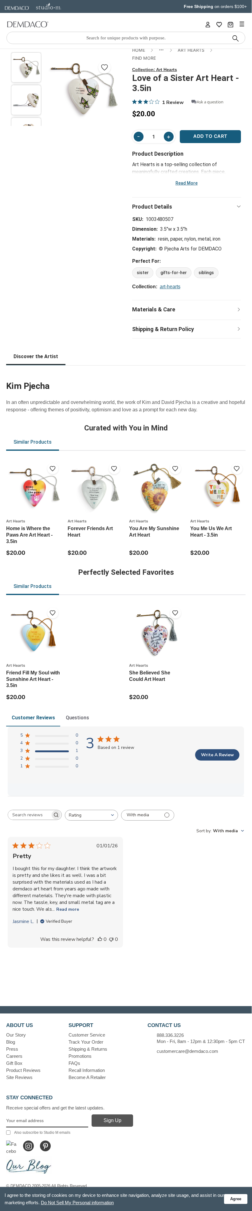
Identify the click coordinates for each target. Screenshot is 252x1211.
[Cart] (230, 24)
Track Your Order (86, 1042)
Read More (186, 183)
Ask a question (210, 102)
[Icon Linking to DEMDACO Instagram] (28, 1146)
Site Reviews (19, 1077)
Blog (10, 1042)
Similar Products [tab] (33, 442)
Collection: (154, 69)
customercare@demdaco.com (187, 1051)
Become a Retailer (87, 1077)
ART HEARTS (191, 50)
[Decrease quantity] (139, 137)
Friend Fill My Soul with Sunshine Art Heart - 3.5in (33, 679)
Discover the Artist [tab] (36, 356)
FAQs (74, 1063)
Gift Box (14, 1063)
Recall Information (87, 1070)
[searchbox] (29, 815)
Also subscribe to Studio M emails (42, 1132)
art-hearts (170, 286)
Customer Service (87, 1034)
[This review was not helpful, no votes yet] (111, 939)
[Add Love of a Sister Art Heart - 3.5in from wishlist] (104, 67)
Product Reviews (23, 1070)
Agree (235, 1199)
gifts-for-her (173, 272)
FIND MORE (144, 58)
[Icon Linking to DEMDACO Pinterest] (45, 1146)
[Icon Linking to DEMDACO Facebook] (11, 1146)
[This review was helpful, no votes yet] (100, 939)
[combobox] (91, 815)
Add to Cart (210, 136)
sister (143, 272)
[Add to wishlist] (52, 468)
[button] (26, 67)
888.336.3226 (170, 1035)
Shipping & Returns (88, 1049)
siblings (206, 272)
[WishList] (219, 24)
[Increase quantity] (169, 137)
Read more (67, 909)
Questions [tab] (77, 718)
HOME (138, 50)
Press (12, 1049)
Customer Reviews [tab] (33, 718)
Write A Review (217, 755)
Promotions (80, 1056)
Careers (14, 1056)
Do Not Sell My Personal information (77, 1202)
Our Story (16, 1034)
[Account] (207, 24)
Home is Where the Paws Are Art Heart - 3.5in (29, 535)
